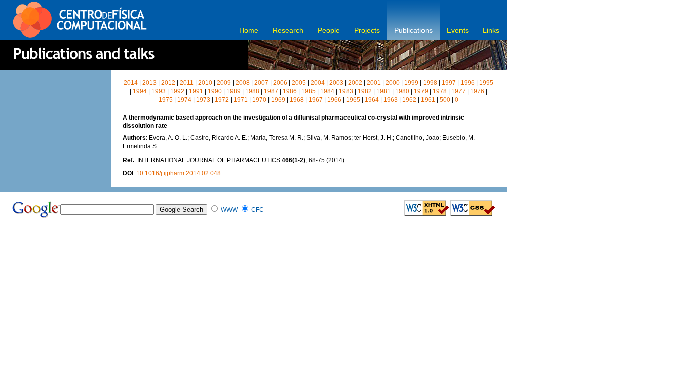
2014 (131, 82)
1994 (140, 91)
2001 (374, 82)
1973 (203, 99)
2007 (261, 82)
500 (445, 99)
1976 (477, 91)
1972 (222, 99)
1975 (166, 99)
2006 (280, 82)
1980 (402, 91)
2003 (336, 82)
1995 (486, 82)
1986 (290, 91)
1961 (428, 99)
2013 (149, 82)
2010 (205, 82)
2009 (224, 82)
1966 (334, 99)
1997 (449, 82)
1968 (297, 99)
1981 (383, 91)
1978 (440, 91)
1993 (158, 91)
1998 (430, 82)
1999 (411, 82)
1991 (196, 91)
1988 (252, 91)
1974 (184, 99)
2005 (299, 82)
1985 (308, 91)
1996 (467, 82)
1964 (372, 99)
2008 (243, 82)
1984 (327, 91)
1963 (390, 99)
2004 (318, 82)
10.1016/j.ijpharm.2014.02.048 (178, 173)
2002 (355, 82)
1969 (278, 99)
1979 (421, 91)
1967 (316, 99)
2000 (393, 82)
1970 (259, 99)
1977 (458, 91)
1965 (353, 99)
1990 (215, 91)
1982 (365, 91)
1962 (409, 99)
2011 (187, 82)
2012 (168, 82)
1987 (271, 91)
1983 (346, 91)
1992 (177, 91)
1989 (233, 91)
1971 (241, 99)
